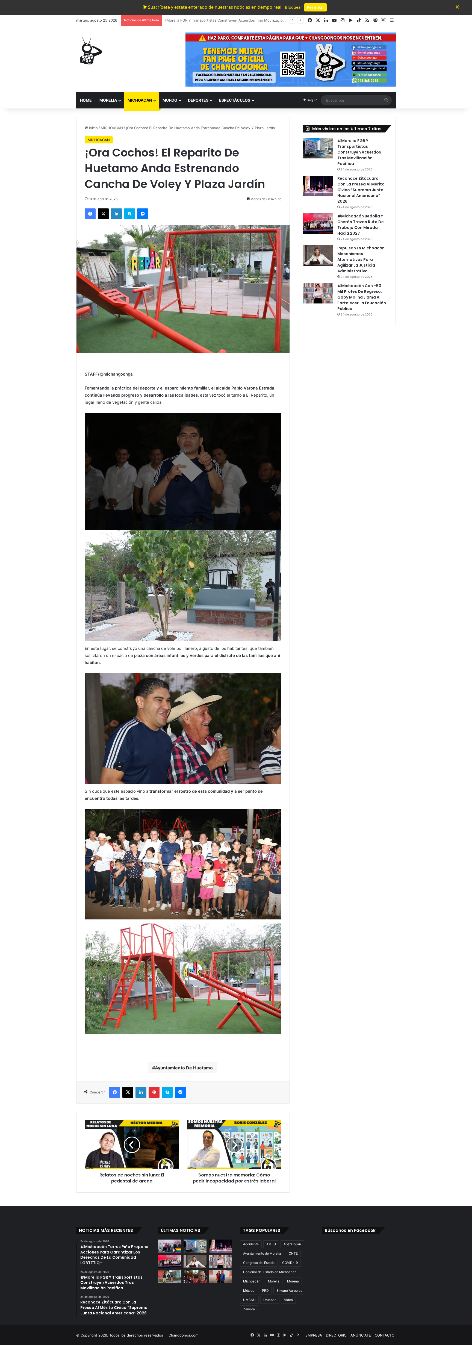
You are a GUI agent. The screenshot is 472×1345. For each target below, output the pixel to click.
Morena (293, 1281)
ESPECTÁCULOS (234, 100)
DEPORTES (198, 100)
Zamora (249, 1309)
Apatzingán (292, 1244)
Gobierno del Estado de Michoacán (269, 1272)
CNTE (293, 1253)
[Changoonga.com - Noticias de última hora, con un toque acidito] (90, 50)
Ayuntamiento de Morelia (262, 1253)
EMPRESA (313, 1335)
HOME (86, 100)
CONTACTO (384, 1335)
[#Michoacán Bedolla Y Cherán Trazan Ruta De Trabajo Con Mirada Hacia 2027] (318, 223)
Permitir (315, 7)
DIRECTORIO (336, 1335)
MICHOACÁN (140, 100)
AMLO (271, 1244)
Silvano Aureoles (289, 1290)
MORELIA (108, 100)
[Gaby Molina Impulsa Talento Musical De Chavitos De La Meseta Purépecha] (220, 1276)
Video (288, 1300)
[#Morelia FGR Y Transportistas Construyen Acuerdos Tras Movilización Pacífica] (318, 148)
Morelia (273, 1281)
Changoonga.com (183, 1335)
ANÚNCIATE (360, 1335)
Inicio (93, 128)
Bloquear (293, 7)
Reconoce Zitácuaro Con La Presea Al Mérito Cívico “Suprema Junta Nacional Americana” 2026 (245, 20)
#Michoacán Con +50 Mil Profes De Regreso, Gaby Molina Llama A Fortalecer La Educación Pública (361, 297)
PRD (265, 1290)
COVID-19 (290, 1263)
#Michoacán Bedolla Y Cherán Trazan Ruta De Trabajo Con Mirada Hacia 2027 (360, 224)
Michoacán (251, 1281)
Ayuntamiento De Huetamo (184, 1067)
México (248, 1290)
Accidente (251, 1244)
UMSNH (249, 1300)
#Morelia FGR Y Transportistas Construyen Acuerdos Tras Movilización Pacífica (359, 152)
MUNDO (170, 100)
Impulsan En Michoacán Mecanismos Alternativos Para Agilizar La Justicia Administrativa (361, 259)
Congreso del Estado (259, 1263)
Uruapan (269, 1300)
